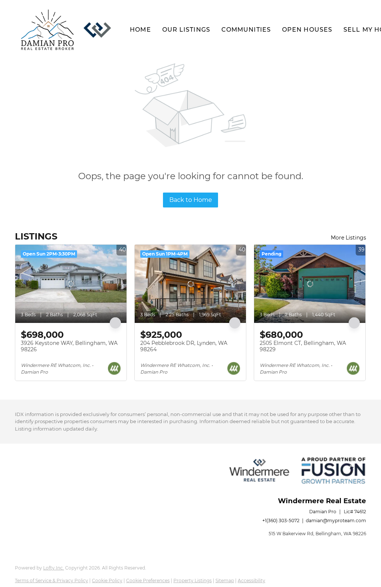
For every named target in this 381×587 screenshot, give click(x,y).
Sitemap (224, 580)
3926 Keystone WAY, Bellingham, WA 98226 (69, 346)
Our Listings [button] (186, 29)
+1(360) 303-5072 (281, 520)
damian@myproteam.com (336, 520)
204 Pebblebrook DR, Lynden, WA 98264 (183, 346)
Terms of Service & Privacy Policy (51, 580)
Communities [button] (246, 29)
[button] (47, 29)
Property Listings (192, 580)
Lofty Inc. (53, 568)
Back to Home (190, 199)
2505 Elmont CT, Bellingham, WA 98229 (303, 346)
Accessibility (251, 580)
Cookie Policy (107, 580)
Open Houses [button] (307, 29)
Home (140, 29)
